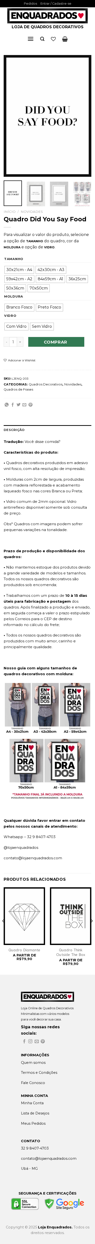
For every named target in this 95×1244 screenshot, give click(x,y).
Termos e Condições (39, 1072)
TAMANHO (13, 259)
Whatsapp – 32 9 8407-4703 (30, 836)
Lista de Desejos (35, 1113)
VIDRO (10, 316)
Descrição (14, 430)
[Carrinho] (65, 39)
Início (10, 212)
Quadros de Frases (18, 389)
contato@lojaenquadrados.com (33, 858)
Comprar (55, 342)
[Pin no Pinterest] (30, 405)
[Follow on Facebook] (24, 1041)
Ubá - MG (29, 1168)
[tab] (47, 430)
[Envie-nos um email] (37, 1041)
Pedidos (30, 3)
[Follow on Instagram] (30, 1041)
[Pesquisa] (42, 39)
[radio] (19, 269)
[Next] (83, 116)
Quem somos (33, 1062)
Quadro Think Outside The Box (70, 952)
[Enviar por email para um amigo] (24, 405)
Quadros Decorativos (45, 384)
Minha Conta (32, 1103)
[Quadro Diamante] (24, 916)
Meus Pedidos (33, 1123)
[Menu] (30, 38)
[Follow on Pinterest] (43, 1041)
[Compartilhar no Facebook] (13, 405)
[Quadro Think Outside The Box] (70, 916)
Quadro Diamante (24, 950)
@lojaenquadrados (21, 847)
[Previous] (11, 116)
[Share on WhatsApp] (7, 405)
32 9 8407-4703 (35, 1148)
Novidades (32, 212)
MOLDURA (13, 296)
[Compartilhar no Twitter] (18, 405)
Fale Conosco (33, 1083)
